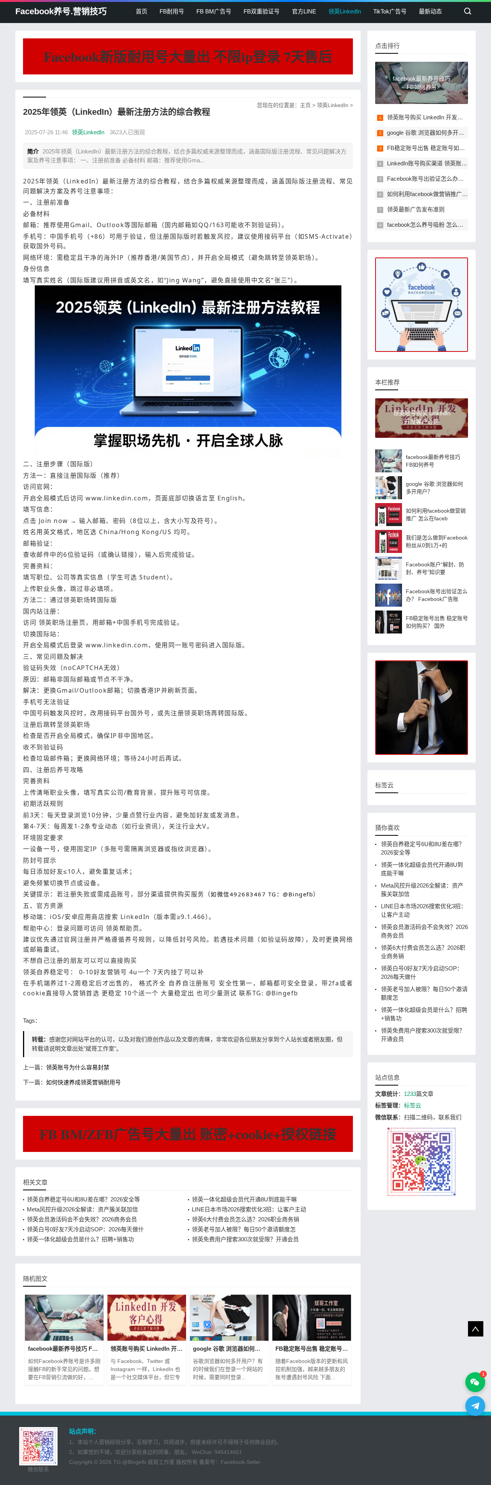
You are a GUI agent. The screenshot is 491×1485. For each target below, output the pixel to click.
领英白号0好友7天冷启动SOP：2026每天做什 (85, 1229)
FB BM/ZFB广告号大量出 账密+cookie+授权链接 (188, 1134)
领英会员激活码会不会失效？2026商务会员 (82, 1219)
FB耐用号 (172, 11)
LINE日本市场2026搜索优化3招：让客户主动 (249, 1209)
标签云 (412, 1105)
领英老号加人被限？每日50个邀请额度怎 (244, 1229)
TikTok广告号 (390, 11)
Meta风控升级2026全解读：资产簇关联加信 (82, 1209)
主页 (305, 105)
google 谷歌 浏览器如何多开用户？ (431, 132)
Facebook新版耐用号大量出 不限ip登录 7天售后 (188, 56)
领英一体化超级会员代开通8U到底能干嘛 (244, 1199)
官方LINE (304, 11)
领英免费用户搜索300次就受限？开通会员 (245, 1239)
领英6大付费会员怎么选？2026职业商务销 (245, 1219)
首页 (141, 11)
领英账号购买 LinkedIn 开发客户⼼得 (433, 117)
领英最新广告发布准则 (416, 209)
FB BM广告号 (213, 11)
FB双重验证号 (262, 11)
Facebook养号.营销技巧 (61, 11)
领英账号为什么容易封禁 (77, 1067)
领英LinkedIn (344, 11)
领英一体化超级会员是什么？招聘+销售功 (80, 1239)
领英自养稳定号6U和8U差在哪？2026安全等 (83, 1199)
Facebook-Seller (240, 1462)
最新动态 (430, 11)
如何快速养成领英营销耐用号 (83, 1082)
